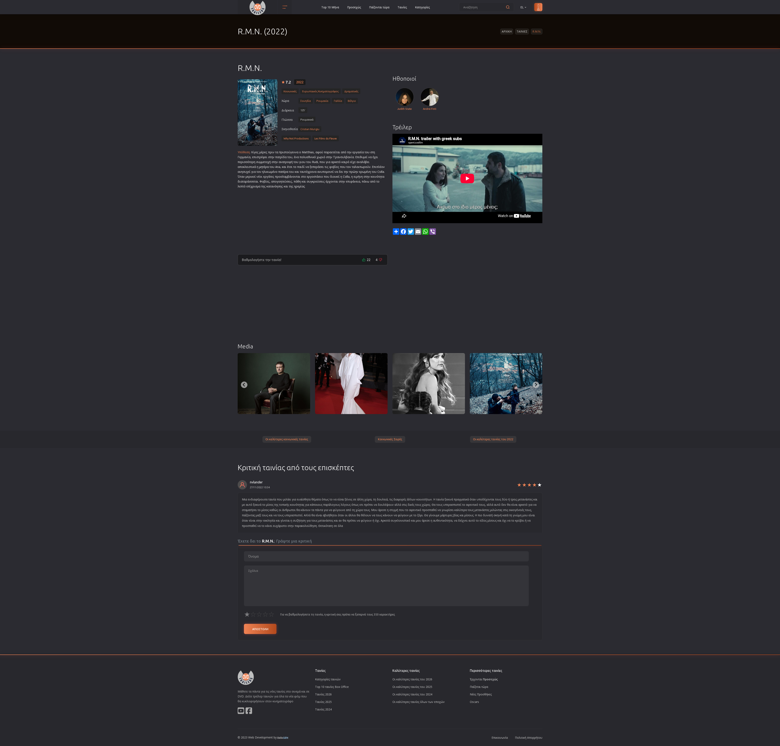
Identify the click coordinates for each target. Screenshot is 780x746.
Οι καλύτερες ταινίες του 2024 (412, 694)
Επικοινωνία (500, 737)
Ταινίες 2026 (323, 694)
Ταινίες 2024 (323, 709)
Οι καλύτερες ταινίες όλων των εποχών (418, 702)
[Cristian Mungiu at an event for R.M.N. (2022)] (274, 383)
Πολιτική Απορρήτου (528, 737)
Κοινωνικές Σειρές (390, 439)
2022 (299, 82)
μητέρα (264, 167)
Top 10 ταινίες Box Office (332, 687)
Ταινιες (522, 31)
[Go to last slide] (244, 385)
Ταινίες (402, 7)
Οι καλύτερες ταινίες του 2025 (412, 687)
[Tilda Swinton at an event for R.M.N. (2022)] (351, 383)
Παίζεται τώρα (479, 687)
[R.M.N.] (257, 112)
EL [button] (522, 7)
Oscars (474, 702)
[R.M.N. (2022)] (506, 383)
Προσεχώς (354, 7)
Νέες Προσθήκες (481, 694)
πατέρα (283, 172)
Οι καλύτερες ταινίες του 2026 (412, 679)
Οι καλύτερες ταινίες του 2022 (493, 439)
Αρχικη (507, 31)
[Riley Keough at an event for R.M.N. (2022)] (428, 383)
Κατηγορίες (422, 7)
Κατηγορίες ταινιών (328, 679)
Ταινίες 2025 (323, 702)
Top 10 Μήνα (330, 7)
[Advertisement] (313, 219)
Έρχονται (484, 679)
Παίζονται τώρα (379, 7)
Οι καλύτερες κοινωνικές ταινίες (286, 439)
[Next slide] (536, 385)
